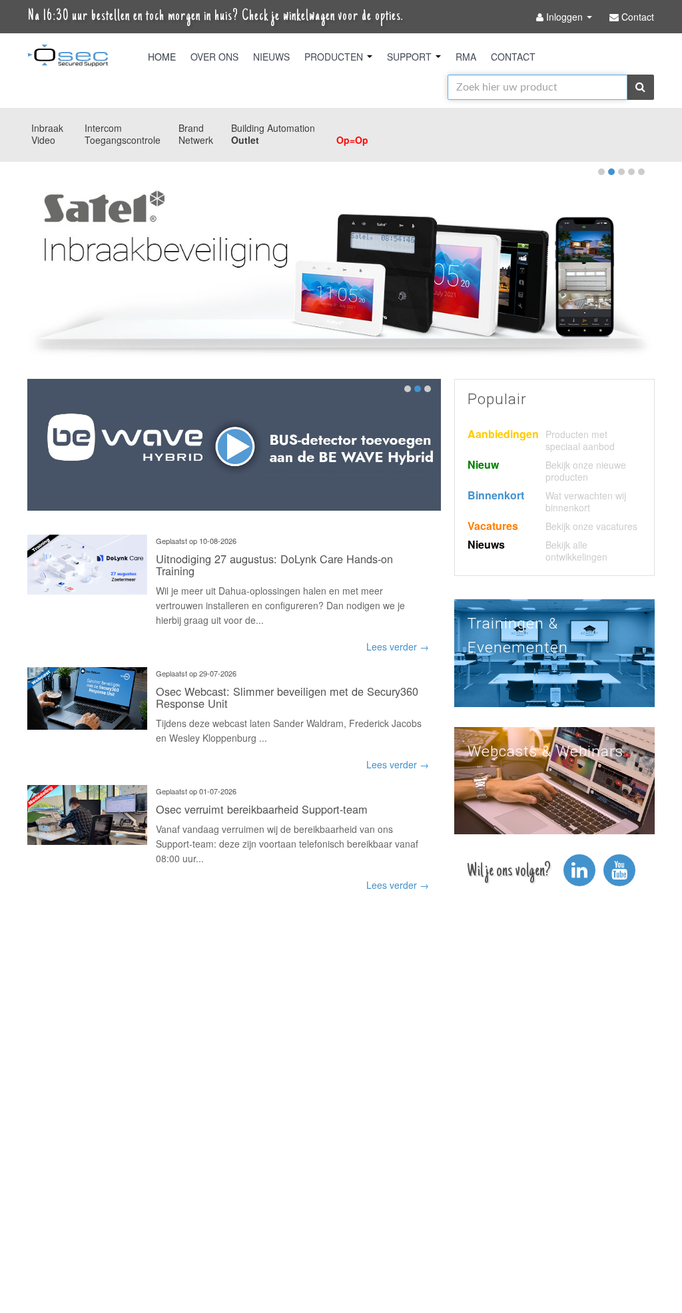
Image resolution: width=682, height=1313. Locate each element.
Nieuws (271, 56)
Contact (513, 56)
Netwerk (195, 140)
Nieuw (483, 464)
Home (162, 56)
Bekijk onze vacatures (591, 526)
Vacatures (493, 525)
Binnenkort (496, 495)
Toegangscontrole (123, 140)
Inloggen (564, 16)
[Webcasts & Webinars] (554, 779)
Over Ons (214, 56)
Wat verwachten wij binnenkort (585, 501)
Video (43, 140)
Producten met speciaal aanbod (580, 440)
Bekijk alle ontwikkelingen (576, 550)
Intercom (103, 128)
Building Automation (273, 128)
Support (410, 56)
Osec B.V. (68, 58)
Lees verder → (397, 646)
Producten (335, 56)
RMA (466, 56)
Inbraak (47, 128)
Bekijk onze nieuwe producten (585, 470)
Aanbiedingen (503, 433)
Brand (191, 128)
